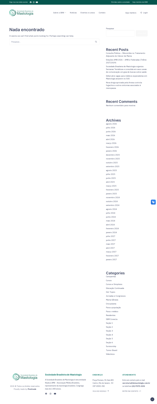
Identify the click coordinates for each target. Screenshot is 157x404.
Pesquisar (110, 28)
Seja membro (130, 13)
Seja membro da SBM (140, 2)
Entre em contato (130, 391)
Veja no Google (99, 391)
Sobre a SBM (58, 13)
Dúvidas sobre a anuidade (120, 2)
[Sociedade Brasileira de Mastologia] (21, 12)
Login (145, 13)
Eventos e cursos (88, 13)
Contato (102, 13)
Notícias (73, 13)
